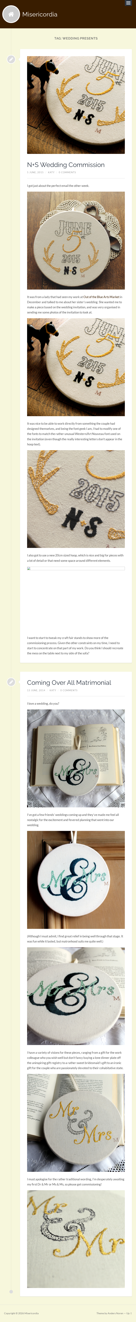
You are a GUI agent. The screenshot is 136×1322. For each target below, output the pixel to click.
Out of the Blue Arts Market (101, 297)
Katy (51, 172)
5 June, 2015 (35, 172)
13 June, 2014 (36, 690)
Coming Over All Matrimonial (69, 682)
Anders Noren (115, 1313)
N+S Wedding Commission (66, 164)
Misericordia (39, 14)
